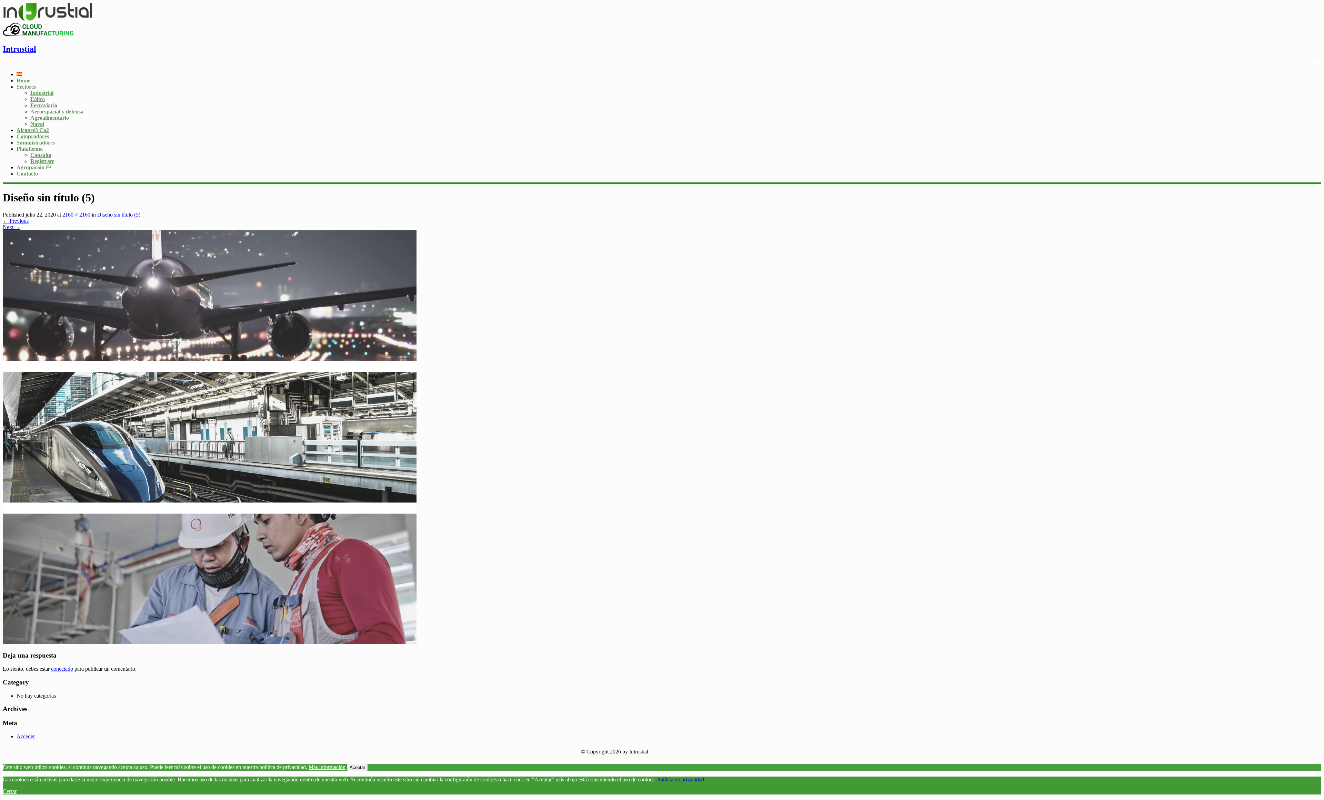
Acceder (26, 736)
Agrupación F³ (34, 167)
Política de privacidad (680, 779)
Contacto (27, 174)
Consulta (40, 155)
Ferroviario (43, 105)
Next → (11, 227)
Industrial (41, 93)
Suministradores (36, 143)
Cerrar (10, 791)
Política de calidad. (722, 751)
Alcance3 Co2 (33, 130)
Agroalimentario (49, 118)
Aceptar (357, 767)
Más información (327, 767)
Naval (37, 124)
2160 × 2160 (76, 215)
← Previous (16, 221)
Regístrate (42, 161)
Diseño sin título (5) (118, 215)
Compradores (33, 136)
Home (23, 80)
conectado (62, 669)
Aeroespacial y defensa (56, 111)
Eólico (37, 99)
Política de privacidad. (675, 751)
